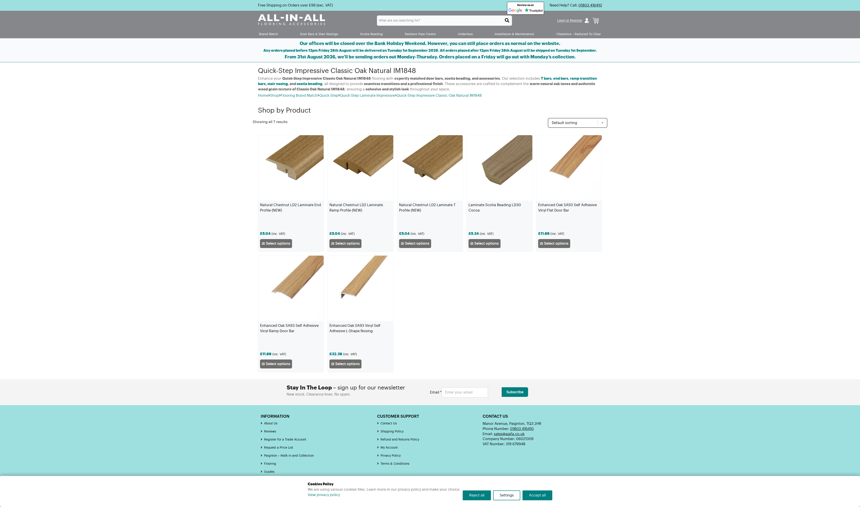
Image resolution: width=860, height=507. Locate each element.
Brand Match (268, 34)
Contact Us (389, 423)
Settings (507, 495)
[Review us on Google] (515, 10)
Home (263, 95)
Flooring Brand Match (299, 95)
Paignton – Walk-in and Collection (289, 455)
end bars (560, 78)
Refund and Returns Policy (400, 439)
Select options (277, 243)
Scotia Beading (371, 34)
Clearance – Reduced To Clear (578, 34)
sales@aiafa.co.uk (509, 434)
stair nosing (277, 84)
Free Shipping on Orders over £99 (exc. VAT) (295, 5)
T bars (546, 78)
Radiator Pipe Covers (420, 34)
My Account (389, 447)
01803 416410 (590, 5)
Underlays (465, 34)
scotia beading (309, 84)
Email (436, 392)
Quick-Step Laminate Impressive (367, 95)
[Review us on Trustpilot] (534, 10)
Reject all (476, 495)
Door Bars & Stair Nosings (319, 34)
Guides (269, 471)
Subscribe (514, 392)
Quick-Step (328, 95)
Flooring (270, 463)
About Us (270, 423)
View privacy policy (324, 495)
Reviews (270, 431)
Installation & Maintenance (514, 34)
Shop (274, 95)
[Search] (507, 20)
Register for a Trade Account (285, 439)
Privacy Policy (391, 455)
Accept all (537, 495)
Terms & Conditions (395, 463)
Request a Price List (278, 447)
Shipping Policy (392, 431)
